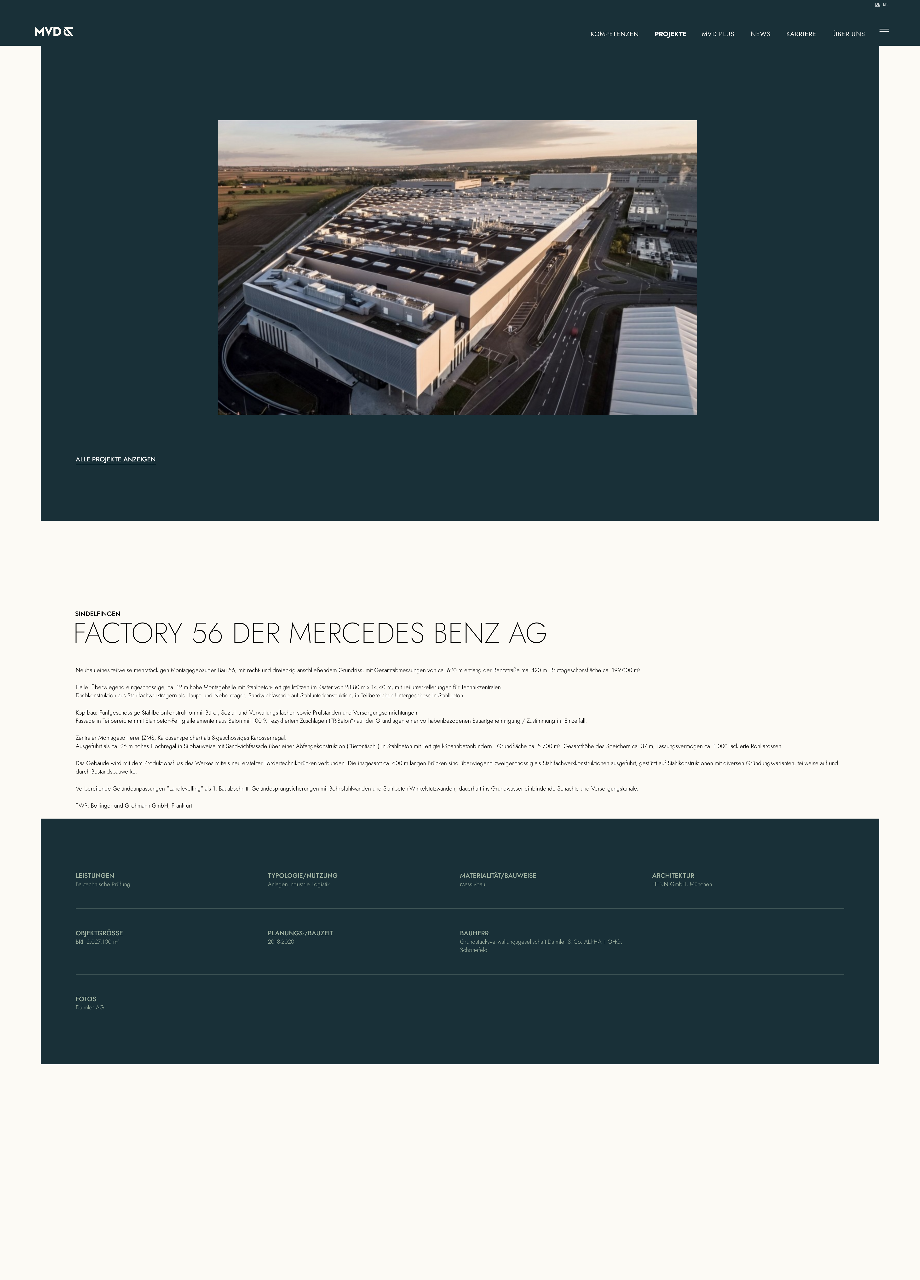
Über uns (849, 34)
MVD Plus (718, 34)
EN (885, 4)
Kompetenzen (615, 34)
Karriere (801, 34)
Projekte (670, 34)
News (761, 34)
